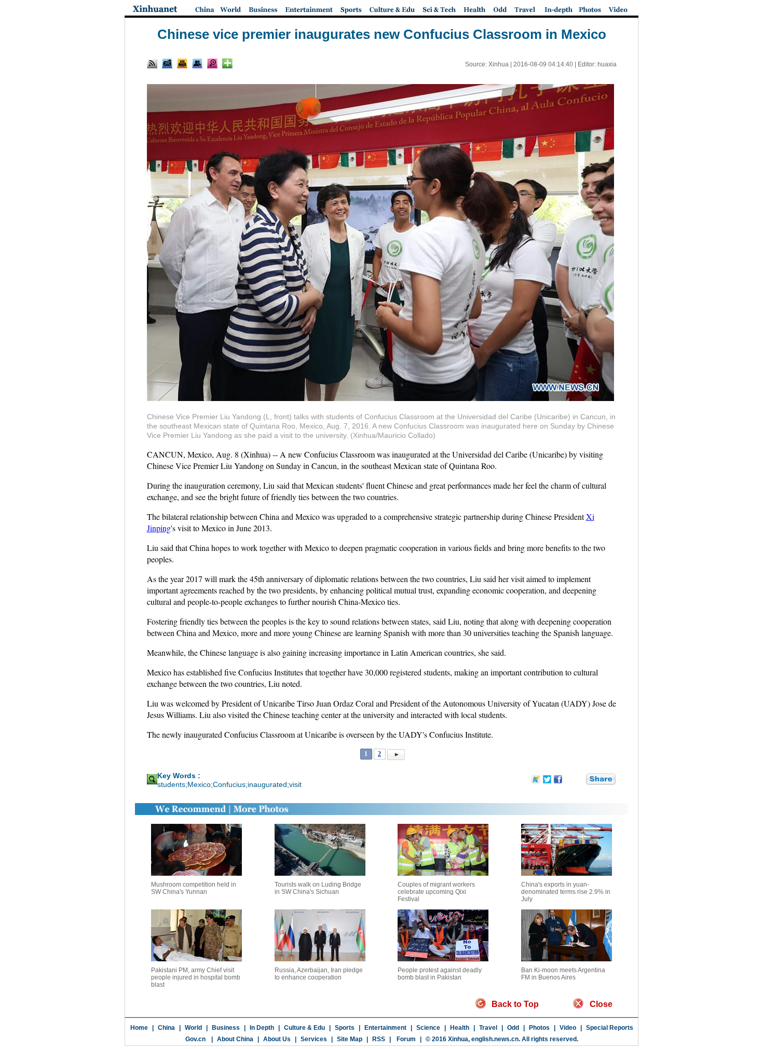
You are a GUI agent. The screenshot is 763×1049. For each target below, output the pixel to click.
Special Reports (609, 1027)
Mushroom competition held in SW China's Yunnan (193, 888)
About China (235, 1039)
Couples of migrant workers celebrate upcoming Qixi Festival (436, 892)
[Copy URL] (197, 63)
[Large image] (212, 63)
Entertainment (385, 1027)
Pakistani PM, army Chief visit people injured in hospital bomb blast (195, 977)
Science (428, 1027)
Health (459, 1027)
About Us (277, 1039)
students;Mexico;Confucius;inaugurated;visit (229, 784)
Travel (488, 1027)
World (193, 1027)
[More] (227, 63)
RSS (378, 1039)
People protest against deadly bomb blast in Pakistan (440, 974)
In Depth (262, 1027)
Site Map (349, 1039)
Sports (345, 1027)
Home (139, 1027)
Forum (405, 1039)
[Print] (182, 63)
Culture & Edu (304, 1027)
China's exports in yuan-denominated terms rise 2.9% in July (565, 892)
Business (226, 1027)
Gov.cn (195, 1039)
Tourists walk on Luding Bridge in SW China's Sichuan (318, 888)
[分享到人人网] (579, 779)
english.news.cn (495, 1039)
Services (314, 1039)
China (166, 1027)
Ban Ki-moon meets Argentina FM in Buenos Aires (563, 974)
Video (568, 1027)
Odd (513, 1027)
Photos (539, 1027)
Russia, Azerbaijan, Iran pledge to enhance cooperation (319, 974)
